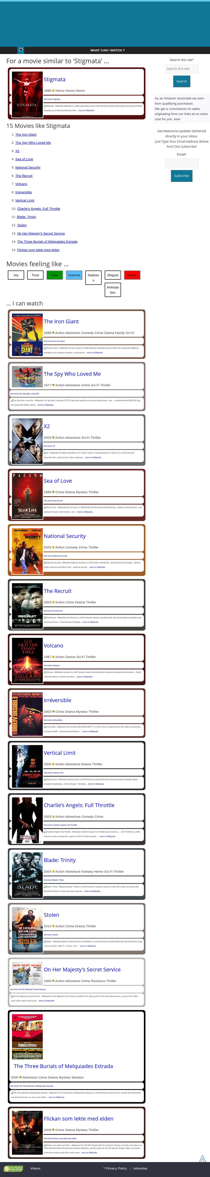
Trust (35, 275)
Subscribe (181, 176)
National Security (27, 167)
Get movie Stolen (51, 935)
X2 (17, 151)
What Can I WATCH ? (107, 50)
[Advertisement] (105, 23)
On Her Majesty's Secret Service (41, 233)
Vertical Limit (24, 200)
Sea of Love (24, 159)
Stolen (22, 225)
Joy (16, 275)
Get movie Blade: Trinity (54, 880)
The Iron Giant (25, 134)
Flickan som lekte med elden (38, 250)
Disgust (112, 275)
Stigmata (54, 79)
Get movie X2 (49, 446)
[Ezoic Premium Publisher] (13, 1170)
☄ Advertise (138, 1168)
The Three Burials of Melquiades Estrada (47, 241)
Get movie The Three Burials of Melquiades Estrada (31, 1086)
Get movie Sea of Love (53, 501)
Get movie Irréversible (53, 720)
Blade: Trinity (26, 217)
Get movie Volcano (51, 665)
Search (181, 81)
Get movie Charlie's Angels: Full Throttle (60, 825)
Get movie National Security (55, 556)
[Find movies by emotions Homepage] (20, 50)
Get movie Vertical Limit (53, 773)
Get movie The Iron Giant (54, 341)
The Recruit (23, 175)
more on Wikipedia (86, 110)
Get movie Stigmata (52, 99)
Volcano (21, 184)
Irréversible (23, 192)
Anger (132, 275)
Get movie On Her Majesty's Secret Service (28, 989)
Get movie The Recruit (53, 611)
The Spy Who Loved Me (33, 142)
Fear (54, 275)
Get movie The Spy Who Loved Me (24, 394)
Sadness (93, 277)
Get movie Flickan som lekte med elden (60, 1138)
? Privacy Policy (115, 1168)
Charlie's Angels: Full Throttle (38, 208)
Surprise (74, 275)
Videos (35, 1168)
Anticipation (113, 289)
